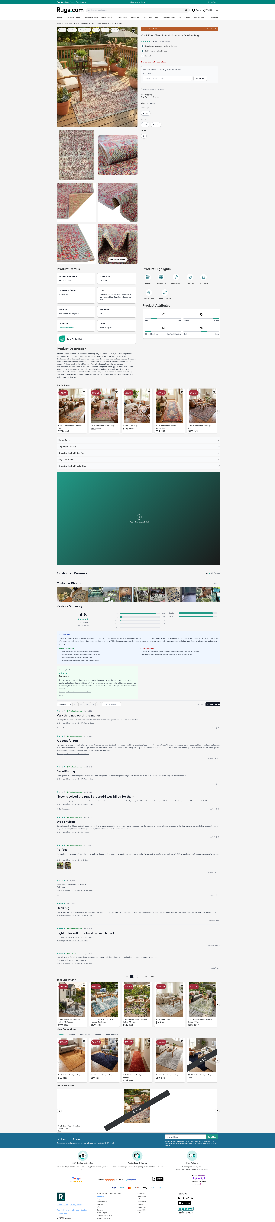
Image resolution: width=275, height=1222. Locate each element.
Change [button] (156, 97)
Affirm (99, 1207)
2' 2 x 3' (145, 113)
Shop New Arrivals (137, 2)
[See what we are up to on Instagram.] (183, 1198)
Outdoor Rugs (121, 17)
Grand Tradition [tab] (111, 1034)
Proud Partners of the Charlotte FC (109, 1193)
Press (139, 1213)
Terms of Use (62, 1205)
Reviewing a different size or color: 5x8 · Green (75, 692)
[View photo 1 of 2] (60, 865)
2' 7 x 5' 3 (156, 125)
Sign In (198, 10)
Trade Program (102, 1213)
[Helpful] (218, 968)
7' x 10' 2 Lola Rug (130, 425)
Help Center (142, 1202)
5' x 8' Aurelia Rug (163, 1019)
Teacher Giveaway (103, 1218)
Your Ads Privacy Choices (68, 1210)
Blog (98, 1199)
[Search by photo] (88, 10)
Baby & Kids (135, 17)
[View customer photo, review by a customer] (64, 594)
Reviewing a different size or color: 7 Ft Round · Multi (75, 915)
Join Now (212, 1137)
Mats (157, 17)
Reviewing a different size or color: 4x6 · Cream (73, 754)
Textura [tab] (61, 1034)
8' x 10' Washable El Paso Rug (102, 425)
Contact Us (141, 1193)
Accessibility (142, 1210)
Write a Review (214, 704)
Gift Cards (100, 1196)
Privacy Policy (206, 1141)
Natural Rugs (106, 17)
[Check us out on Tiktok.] (187, 1198)
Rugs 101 (140, 1204)
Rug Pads (148, 17)
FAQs (139, 1199)
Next (152, 976)
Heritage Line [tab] (84, 1034)
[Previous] (59, 411)
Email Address (148, 74)
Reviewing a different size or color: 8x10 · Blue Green (75, 890)
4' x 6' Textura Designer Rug (69, 1075)
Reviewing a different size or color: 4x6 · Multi (72, 941)
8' (143, 136)
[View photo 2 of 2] (67, 865)
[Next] (217, 411)
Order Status (213, 2)
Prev (126, 976)
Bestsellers (100, 1210)
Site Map (100, 1204)
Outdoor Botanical (102, 23)
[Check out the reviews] (186, 1210)
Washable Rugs (91, 17)
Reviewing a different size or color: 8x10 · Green (73, 860)
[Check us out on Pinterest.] (192, 1198)
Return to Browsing (64, 23)
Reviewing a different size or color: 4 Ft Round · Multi (75, 804)
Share (162, 89)
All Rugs (60, 17)
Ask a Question (148, 89)
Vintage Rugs (87, 23)
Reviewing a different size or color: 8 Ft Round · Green (75, 779)
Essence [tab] (72, 1034)
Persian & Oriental (74, 17)
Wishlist (210, 10)
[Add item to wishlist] (84, 392)
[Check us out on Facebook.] (179, 1198)
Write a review (165, 41)
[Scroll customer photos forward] (219, 594)
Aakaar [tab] (98, 1034)
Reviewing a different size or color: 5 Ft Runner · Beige (75, 723)
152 (146, 976)
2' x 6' (145, 125)
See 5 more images (117, 259)
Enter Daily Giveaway (104, 1215)
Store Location (102, 1202)
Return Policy (142, 1207)
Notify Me (200, 78)
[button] (133, 31)
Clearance (214, 17)
